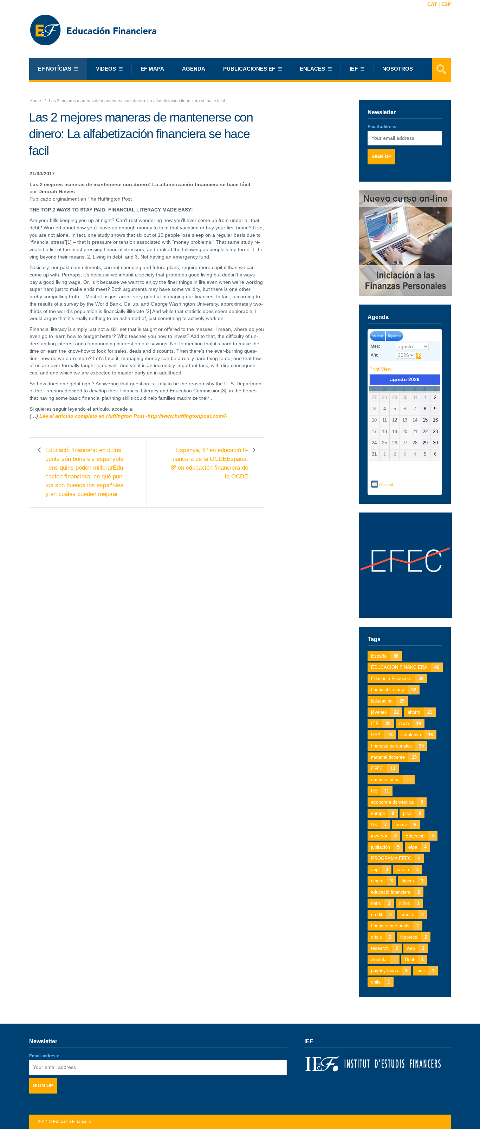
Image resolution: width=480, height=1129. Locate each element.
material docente (394, 757)
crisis (381, 937)
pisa (412, 813)
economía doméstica (397, 802)
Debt (414, 959)
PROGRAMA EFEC (396, 858)
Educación (387, 701)
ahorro (420, 712)
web (415, 948)
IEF (380, 723)
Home (35, 100)
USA (382, 734)
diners (412, 880)
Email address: (383, 126)
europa (382, 813)
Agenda (193, 69)
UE (380, 791)
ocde (410, 723)
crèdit (381, 914)
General (386, 485)
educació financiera (395, 892)
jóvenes (385, 712)
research (384, 948)
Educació (420, 835)
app (379, 869)
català (408, 869)
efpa (417, 847)
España (384, 656)
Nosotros (397, 69)
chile (380, 982)
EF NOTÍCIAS (54, 69)
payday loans (389, 970)
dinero (382, 880)
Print (380, 369)
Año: (375, 355)
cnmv (406, 824)
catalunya (417, 734)
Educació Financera (397, 678)
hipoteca (413, 937)
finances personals (395, 925)
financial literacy (393, 689)
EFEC (383, 768)
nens (380, 903)
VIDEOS (106, 69)
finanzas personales (397, 746)
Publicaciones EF (249, 69)
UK (379, 824)
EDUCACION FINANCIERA (405, 667)
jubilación (385, 847)
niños (409, 903)
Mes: (375, 346)
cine (425, 970)
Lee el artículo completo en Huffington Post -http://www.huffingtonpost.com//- (133, 416)
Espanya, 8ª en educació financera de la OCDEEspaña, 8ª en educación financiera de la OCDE (209, 463)
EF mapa (152, 69)
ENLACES (312, 69)
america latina (391, 779)
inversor (384, 835)
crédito (412, 914)
